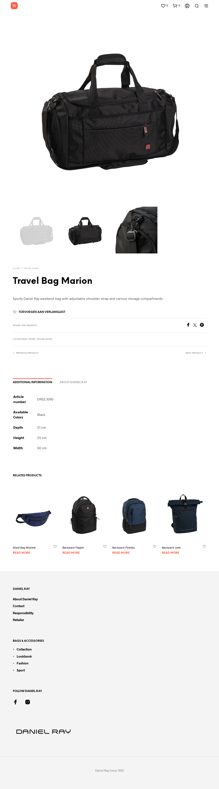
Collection (24, 649)
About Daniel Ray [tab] (73, 382)
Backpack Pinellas (123, 547)
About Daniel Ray (25, 599)
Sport (32, 339)
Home (16, 268)
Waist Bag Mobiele (24, 547)
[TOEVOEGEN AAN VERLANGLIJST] (55, 546)
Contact (18, 606)
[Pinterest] (203, 326)
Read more (21, 553)
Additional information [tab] (32, 382)
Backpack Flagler (73, 547)
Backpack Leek (171, 547)
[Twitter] (196, 326)
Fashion (22, 663)
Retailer (18, 620)
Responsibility (23, 613)
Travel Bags (31, 268)
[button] (164, 5)
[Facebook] (189, 326)
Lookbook (24, 656)
